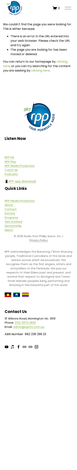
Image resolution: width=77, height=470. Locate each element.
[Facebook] (18, 347)
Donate (10, 213)
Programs (11, 217)
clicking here (40, 70)
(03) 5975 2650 (25, 323)
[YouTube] (6, 347)
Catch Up (11, 170)
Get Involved (13, 222)
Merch (9, 230)
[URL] (24, 347)
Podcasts (11, 174)
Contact (11, 209)
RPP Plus (10, 162)
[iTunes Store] (12, 347)
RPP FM (9, 157)
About (9, 205)
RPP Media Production (20, 166)
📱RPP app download (20, 181)
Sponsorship (13, 226)
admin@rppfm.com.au (28, 327)
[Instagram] (36, 347)
